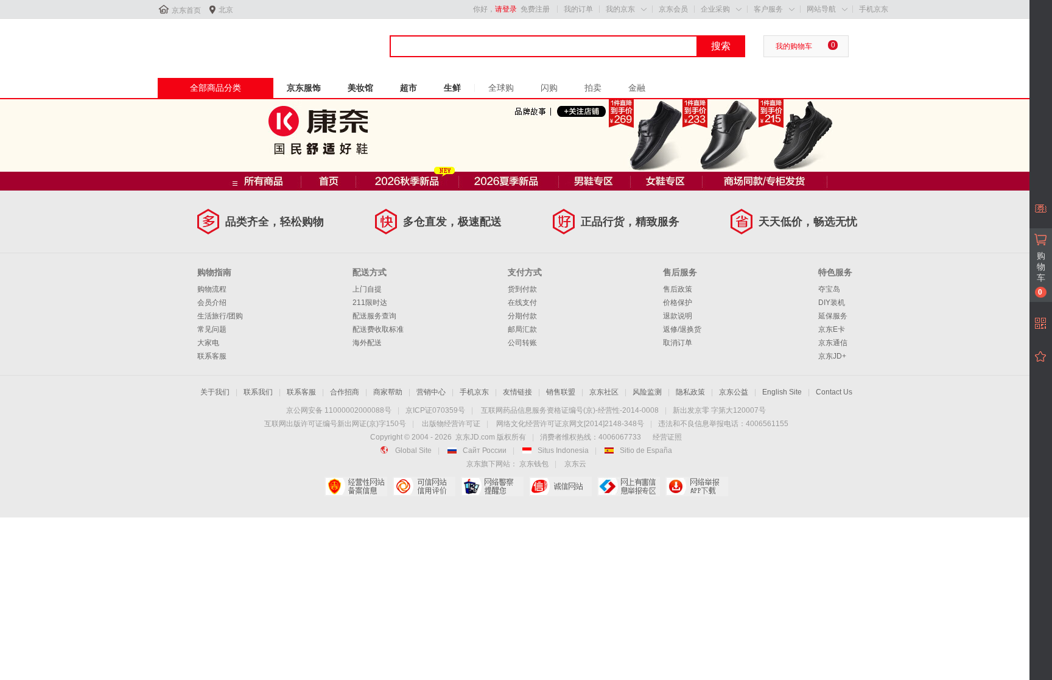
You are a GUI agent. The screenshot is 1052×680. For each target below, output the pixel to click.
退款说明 (677, 316)
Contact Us (834, 392)
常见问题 (211, 329)
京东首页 (186, 10)
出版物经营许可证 (451, 423)
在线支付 (522, 302)
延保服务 (832, 316)
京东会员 (673, 9)
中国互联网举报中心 (628, 486)
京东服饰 (304, 88)
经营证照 (667, 437)
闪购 (549, 88)
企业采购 (715, 9)
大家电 (208, 342)
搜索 (721, 46)
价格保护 (677, 302)
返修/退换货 (682, 329)
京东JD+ (832, 356)
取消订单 (677, 342)
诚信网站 (560, 486)
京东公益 (733, 392)
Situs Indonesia (563, 450)
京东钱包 (534, 464)
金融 (636, 88)
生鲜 (452, 88)
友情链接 (517, 392)
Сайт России (485, 450)
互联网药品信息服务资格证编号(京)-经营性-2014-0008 (570, 410)
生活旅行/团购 (220, 316)
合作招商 (344, 392)
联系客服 (211, 356)
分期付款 (522, 316)
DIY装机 (831, 302)
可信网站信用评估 (424, 486)
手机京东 (873, 9)
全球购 (501, 88)
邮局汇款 (522, 329)
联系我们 (258, 392)
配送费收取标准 (378, 329)
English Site (782, 392)
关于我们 (215, 392)
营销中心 (431, 392)
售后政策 (677, 289)
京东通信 (832, 342)
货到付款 (522, 289)
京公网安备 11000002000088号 (338, 410)
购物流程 (211, 289)
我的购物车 (794, 46)
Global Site (413, 450)
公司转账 (522, 342)
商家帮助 (387, 392)
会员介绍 (211, 302)
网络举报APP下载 (696, 486)
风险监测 (647, 392)
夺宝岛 (829, 289)
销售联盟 (560, 392)
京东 (198, 42)
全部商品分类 (215, 88)
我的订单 (578, 9)
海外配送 (367, 342)
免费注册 (535, 9)
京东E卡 (831, 329)
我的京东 (620, 9)
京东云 (575, 464)
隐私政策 (690, 392)
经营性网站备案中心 (355, 486)
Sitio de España (646, 450)
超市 (408, 88)
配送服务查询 (374, 316)
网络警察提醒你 (492, 486)
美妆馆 (360, 88)
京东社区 (604, 392)
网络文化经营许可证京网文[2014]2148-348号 (570, 423)
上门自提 (367, 289)
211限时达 (369, 302)
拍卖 (592, 88)
